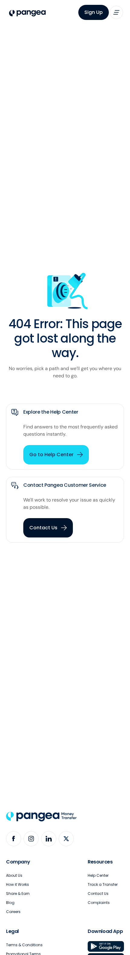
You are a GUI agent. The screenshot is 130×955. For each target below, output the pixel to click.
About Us (14, 875)
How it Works (17, 884)
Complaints (99, 902)
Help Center (98, 875)
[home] (26, 13)
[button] (116, 12)
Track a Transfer (103, 884)
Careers (13, 911)
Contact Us (98, 893)
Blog (10, 902)
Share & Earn (18, 893)
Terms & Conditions (24, 944)
